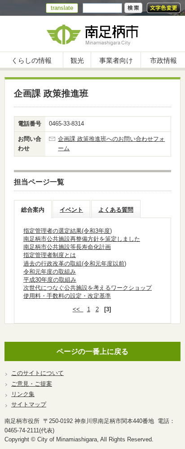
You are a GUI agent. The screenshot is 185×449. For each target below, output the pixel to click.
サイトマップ (28, 404)
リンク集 (23, 394)
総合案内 (32, 209)
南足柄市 (92, 34)
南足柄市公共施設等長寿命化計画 (67, 247)
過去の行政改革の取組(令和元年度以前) (74, 263)
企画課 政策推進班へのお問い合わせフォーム (111, 143)
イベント (71, 209)
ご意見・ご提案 (31, 383)
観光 (77, 60)
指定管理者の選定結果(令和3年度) (67, 230)
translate (62, 7)
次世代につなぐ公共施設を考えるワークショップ (87, 287)
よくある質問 (115, 209)
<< (78, 309)
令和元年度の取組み (49, 271)
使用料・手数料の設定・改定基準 (67, 295)
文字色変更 (164, 8)
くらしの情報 (31, 60)
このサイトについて (37, 373)
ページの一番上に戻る (92, 351)
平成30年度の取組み (49, 279)
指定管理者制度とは (49, 255)
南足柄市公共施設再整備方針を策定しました (81, 238)
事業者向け (116, 60)
